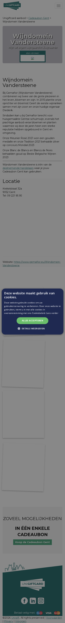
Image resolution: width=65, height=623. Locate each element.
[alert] (32, 311)
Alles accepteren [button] (32, 320)
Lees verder (52, 312)
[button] (32, 328)
